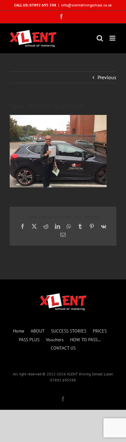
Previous (107, 77)
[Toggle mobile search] (100, 38)
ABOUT (38, 331)
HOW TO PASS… (85, 340)
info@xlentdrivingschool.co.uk (86, 5)
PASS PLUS (29, 340)
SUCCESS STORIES (68, 331)
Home (18, 331)
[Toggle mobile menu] (113, 38)
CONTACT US (63, 348)
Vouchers (55, 340)
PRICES (100, 331)
